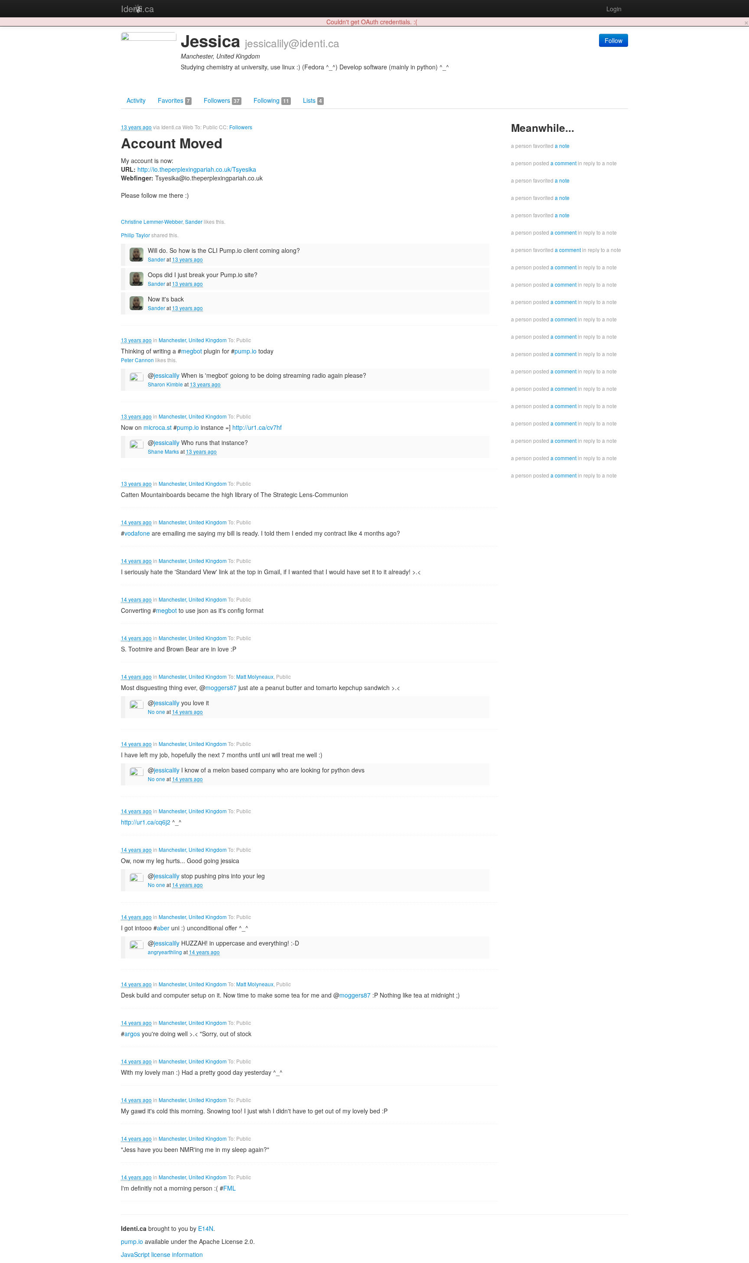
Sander (193, 221)
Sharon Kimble (165, 384)
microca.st (157, 427)
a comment (563, 163)
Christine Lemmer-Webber (151, 221)
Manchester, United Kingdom (193, 340)
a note (562, 145)
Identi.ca (137, 8)
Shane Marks (163, 451)
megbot (191, 351)
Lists (312, 100)
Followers (222, 100)
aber (163, 927)
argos (132, 1033)
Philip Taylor (135, 235)
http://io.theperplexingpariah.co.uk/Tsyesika (196, 169)
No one (156, 711)
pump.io (245, 351)
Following (271, 100)
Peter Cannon (137, 359)
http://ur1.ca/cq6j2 (145, 822)
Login (614, 8)
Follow (613, 40)
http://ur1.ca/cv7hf (257, 427)
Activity (136, 100)
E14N (205, 1228)
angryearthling (165, 951)
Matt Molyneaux (255, 676)
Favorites (174, 100)
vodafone (137, 533)
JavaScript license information (162, 1254)
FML (229, 1188)
